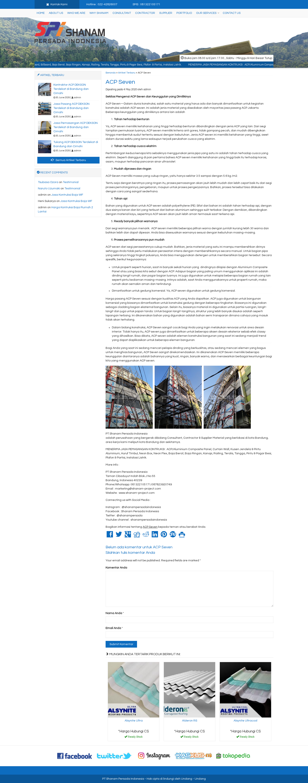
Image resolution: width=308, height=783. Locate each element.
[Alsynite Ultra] (133, 689)
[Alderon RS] (189, 689)
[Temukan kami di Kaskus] (193, 755)
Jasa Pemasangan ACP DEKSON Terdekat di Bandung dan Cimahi (75, 127)
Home (41, 13)
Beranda (111, 72)
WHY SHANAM (98, 13)
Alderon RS (189, 720)
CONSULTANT (122, 13)
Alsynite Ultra (134, 720)
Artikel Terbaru (126, 72)
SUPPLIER (165, 13)
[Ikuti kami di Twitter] (114, 755)
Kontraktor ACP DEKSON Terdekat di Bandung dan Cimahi (71, 89)
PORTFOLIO (184, 13)
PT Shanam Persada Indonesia (123, 778)
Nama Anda (114, 613)
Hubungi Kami (135, 737)
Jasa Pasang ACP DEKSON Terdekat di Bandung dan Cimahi (71, 108)
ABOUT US (56, 13)
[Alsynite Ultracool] (245, 689)
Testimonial (71, 182)
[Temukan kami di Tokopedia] (233, 755)
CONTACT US (232, 13)
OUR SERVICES (206, 13)
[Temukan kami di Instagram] (154, 755)
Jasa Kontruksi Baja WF (67, 194)
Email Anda (113, 628)
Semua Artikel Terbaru (70, 160)
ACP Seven (120, 82)
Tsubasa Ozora (48, 182)
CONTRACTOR (145, 13)
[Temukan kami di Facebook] (74, 755)
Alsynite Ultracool (245, 720)
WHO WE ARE (76, 13)
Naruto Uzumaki (49, 188)
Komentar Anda (116, 567)
